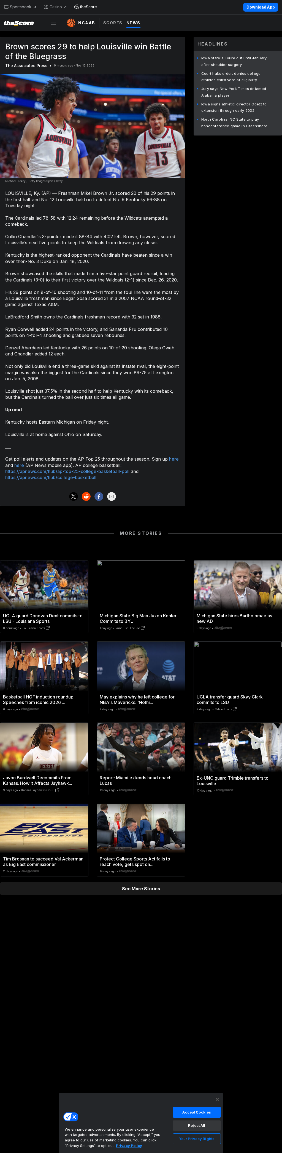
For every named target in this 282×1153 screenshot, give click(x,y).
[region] (141, 1123)
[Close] (217, 1099)
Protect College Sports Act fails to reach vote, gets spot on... (135, 861)
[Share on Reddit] (86, 496)
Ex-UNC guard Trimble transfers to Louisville (233, 780)
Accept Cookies (196, 1112)
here (174, 459)
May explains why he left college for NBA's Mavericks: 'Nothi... (137, 699)
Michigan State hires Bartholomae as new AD (234, 618)
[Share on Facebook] (98, 496)
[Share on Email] (111, 496)
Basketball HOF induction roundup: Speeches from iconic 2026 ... (39, 699)
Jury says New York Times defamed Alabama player (233, 91)
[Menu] (53, 23)
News (133, 22)
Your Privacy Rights (197, 1138)
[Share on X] (73, 496)
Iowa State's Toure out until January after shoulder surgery (234, 61)
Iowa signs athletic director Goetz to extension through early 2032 (234, 107)
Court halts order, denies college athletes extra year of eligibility (231, 76)
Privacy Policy (129, 1145)
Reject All (196, 1125)
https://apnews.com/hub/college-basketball (50, 477)
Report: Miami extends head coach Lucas (136, 780)
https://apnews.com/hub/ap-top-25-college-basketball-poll (67, 471)
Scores (113, 22)
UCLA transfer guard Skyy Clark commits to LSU (230, 699)
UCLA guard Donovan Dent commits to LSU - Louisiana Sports (43, 618)
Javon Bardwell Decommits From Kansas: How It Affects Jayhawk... (37, 780)
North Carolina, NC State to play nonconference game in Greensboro (234, 122)
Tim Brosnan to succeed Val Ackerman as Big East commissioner (43, 861)
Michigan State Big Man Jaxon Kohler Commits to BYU (138, 618)
